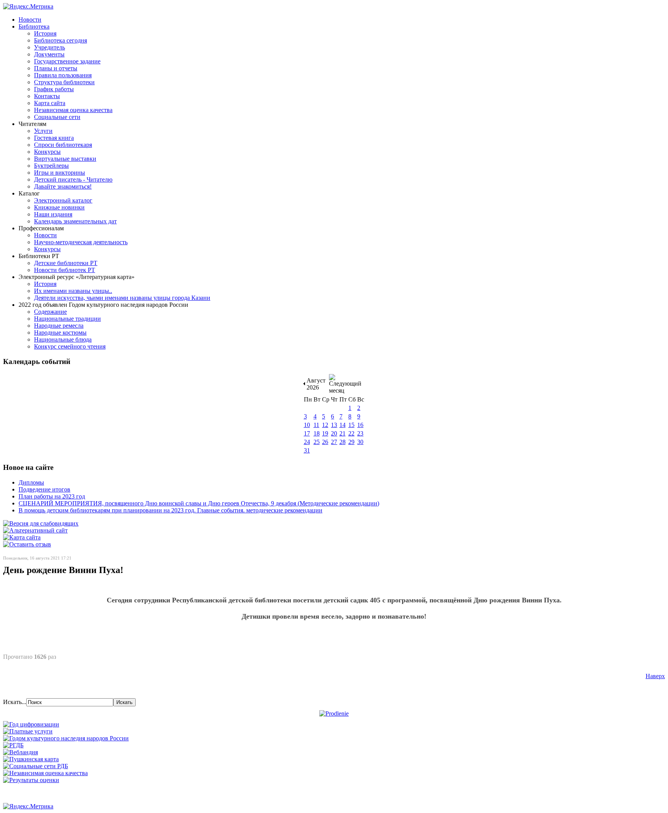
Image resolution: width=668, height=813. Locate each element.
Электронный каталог (63, 200)
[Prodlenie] (334, 713)
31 (307, 450)
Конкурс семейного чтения (70, 346)
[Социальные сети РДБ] (35, 766)
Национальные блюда (63, 339)
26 (325, 442)
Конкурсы (47, 151)
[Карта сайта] (22, 537)
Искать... (14, 702)
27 (334, 442)
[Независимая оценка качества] (45, 773)
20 (334, 433)
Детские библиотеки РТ (65, 263)
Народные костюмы (60, 332)
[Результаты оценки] (31, 780)
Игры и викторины (59, 172)
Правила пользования (63, 75)
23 (360, 433)
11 (316, 425)
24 (307, 442)
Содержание (50, 311)
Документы (49, 54)
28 (342, 442)
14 (342, 425)
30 (360, 442)
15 (351, 425)
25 (317, 442)
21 (342, 433)
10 (307, 425)
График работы (54, 89)
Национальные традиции (67, 318)
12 (325, 425)
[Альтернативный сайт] (35, 530)
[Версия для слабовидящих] (40, 523)
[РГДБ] (13, 745)
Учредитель (49, 47)
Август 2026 (316, 384)
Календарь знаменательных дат (75, 221)
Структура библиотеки (64, 82)
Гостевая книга (54, 137)
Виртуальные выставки (65, 158)
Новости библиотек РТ (64, 270)
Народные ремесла (59, 325)
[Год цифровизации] (31, 724)
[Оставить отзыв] (27, 544)
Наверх (655, 676)
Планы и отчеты (55, 68)
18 (317, 433)
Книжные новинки (59, 207)
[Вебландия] (20, 752)
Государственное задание (67, 61)
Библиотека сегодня (60, 40)
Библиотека (34, 26)
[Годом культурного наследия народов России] (66, 738)
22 (351, 433)
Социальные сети (57, 117)
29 (351, 442)
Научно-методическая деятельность (81, 242)
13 (334, 425)
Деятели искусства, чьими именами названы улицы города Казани (122, 297)
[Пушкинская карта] (31, 759)
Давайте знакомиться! (63, 186)
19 (325, 433)
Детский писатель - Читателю (73, 179)
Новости (30, 19)
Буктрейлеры (51, 165)
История (45, 33)
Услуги (43, 131)
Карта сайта (49, 103)
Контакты (47, 96)
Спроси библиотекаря (63, 144)
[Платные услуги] (28, 731)
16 (360, 425)
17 (307, 433)
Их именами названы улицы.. (73, 290)
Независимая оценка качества (73, 110)
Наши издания (53, 214)
